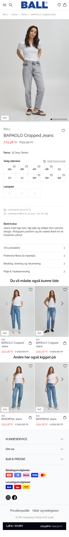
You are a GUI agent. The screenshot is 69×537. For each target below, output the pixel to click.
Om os (10, 449)
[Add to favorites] (63, 130)
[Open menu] (4, 5)
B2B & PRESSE (15, 459)
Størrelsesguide (56, 161)
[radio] (10, 169)
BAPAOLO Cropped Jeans (43, 14)
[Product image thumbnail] (51, 119)
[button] (34, 248)
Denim (24, 14)
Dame (15, 14)
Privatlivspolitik (19, 510)
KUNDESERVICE (16, 439)
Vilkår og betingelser (45, 510)
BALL (5, 14)
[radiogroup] (34, 173)
